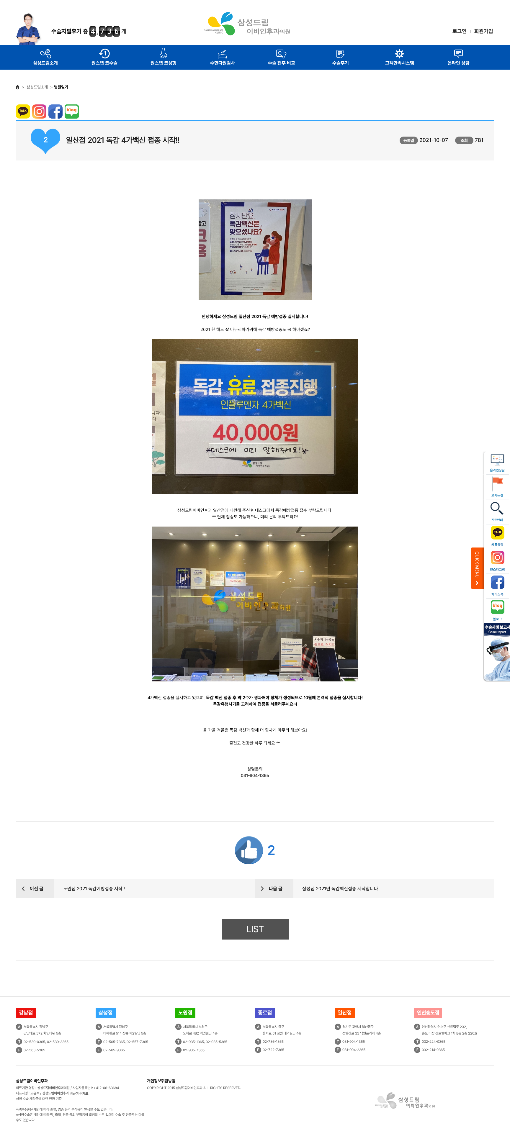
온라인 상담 (459, 63)
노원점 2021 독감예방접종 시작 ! (94, 888)
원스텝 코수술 (104, 63)
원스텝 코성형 (163, 63)
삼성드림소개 (45, 63)
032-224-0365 (433, 1042)
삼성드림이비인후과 (32, 1080)
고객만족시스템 (399, 63)
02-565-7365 (114, 1042)
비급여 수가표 (79, 1093)
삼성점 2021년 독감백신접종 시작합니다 (340, 888)
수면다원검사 (222, 63)
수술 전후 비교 (281, 63)
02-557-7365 (137, 1042)
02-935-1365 (193, 1042)
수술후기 (340, 63)
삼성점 (106, 1012)
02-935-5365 (216, 1042)
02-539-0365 (34, 1042)
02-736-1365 (273, 1042)
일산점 (345, 1012)
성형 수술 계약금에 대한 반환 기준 (39, 1099)
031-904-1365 (353, 1042)
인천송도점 (428, 1012)
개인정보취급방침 (161, 1080)
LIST (255, 929)
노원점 (185, 1012)
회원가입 (483, 31)
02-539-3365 (57, 1042)
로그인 (459, 31)
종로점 (265, 1012)
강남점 (26, 1012)
